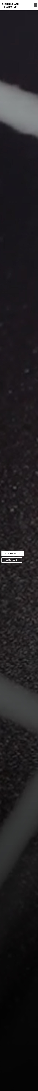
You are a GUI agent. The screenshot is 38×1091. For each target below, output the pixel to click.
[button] (12, 553)
